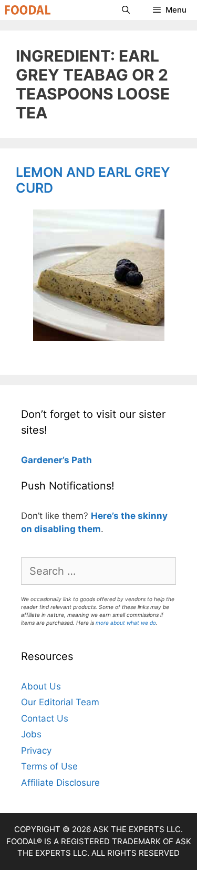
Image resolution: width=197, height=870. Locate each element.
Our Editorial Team (60, 702)
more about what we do (126, 622)
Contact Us (44, 718)
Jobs (31, 734)
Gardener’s (45, 460)
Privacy (36, 750)
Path (80, 460)
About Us (41, 686)
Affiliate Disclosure (60, 782)
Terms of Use (49, 766)
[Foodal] (27, 10)
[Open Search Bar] (125, 10)
